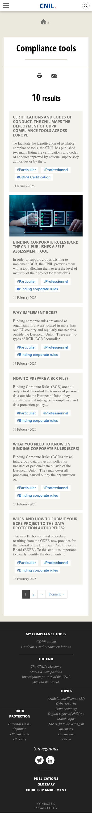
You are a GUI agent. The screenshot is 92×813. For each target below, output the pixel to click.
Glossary (19, 738)
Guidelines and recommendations (46, 646)
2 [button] (35, 593)
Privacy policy (46, 808)
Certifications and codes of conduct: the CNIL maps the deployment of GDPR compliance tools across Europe (42, 126)
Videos (66, 738)
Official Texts (19, 733)
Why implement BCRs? (35, 312)
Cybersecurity (66, 703)
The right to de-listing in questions (66, 726)
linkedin (50, 760)
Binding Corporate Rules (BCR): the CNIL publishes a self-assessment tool (45, 247)
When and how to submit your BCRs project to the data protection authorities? (45, 523)
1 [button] (27, 595)
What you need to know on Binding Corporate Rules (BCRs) (46, 446)
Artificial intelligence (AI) (66, 698)
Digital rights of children (66, 713)
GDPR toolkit (46, 641)
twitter (39, 760)
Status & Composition (46, 671)
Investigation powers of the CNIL (46, 676)
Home (43, 21)
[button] (41, 594)
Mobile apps (66, 718)
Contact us (46, 804)
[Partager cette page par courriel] (54, 76)
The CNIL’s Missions (46, 666)
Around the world (46, 681)
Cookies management (46, 789)
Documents (66, 733)
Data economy (66, 708)
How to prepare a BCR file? (40, 378)
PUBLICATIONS (46, 778)
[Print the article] (39, 76)
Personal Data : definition (19, 726)
